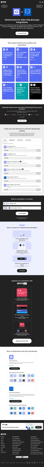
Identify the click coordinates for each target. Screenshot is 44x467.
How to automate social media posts (36, 452)
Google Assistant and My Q (16, 443)
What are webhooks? (34, 447)
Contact (17, 462)
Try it (38, 150)
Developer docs (3, 452)
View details (6, 150)
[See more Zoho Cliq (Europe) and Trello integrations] (31, 408)
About (24, 462)
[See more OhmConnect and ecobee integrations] (22, 376)
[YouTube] (34, 462)
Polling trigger (10, 147)
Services (2, 438)
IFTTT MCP (2, 443)
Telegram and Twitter (15, 452)
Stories (2, 440)
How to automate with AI (34, 438)
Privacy (21, 462)
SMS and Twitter (15, 447)
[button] (42, 2)
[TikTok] (39, 462)
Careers (7, 462)
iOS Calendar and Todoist (16, 450)
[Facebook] (27, 462)
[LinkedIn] (30, 462)
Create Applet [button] (22, 213)
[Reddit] (42, 462)
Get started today (22, 33)
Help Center (3, 445)
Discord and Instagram (16, 438)
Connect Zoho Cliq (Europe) (15, 401)
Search (2, 448)
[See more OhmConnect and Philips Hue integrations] (22, 380)
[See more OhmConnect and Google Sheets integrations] (13, 380)
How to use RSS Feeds (34, 445)
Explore (2, 436)
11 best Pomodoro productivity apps (36, 448)
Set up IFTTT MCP (22, 120)
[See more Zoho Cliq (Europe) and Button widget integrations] (31, 413)
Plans (2, 450)
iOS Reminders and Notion (16, 448)
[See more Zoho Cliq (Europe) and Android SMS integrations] (13, 408)
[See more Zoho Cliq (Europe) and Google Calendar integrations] (22, 413)
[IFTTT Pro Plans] (20, 161)
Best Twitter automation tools (35, 440)
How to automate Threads (35, 450)
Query (9, 170)
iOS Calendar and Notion (16, 440)
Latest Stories (33, 436)
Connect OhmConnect (14, 368)
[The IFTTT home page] (3, 2)
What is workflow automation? (35, 443)
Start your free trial (22, 341)
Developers (3, 462)
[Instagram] (32, 462)
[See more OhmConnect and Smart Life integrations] (13, 376)
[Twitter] (37, 462)
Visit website (11, 365)
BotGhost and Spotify (15, 445)
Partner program (12, 462)
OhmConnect (11, 20)
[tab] (5, 140)
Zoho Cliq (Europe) (30, 20)
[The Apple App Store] (19, 457)
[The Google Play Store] (25, 457)
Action (9, 178)
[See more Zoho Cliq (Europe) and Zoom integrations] (22, 408)
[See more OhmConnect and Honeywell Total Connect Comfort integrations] (31, 380)
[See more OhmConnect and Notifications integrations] (31, 376)
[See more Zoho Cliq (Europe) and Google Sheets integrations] (13, 413)
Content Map (3, 447)
